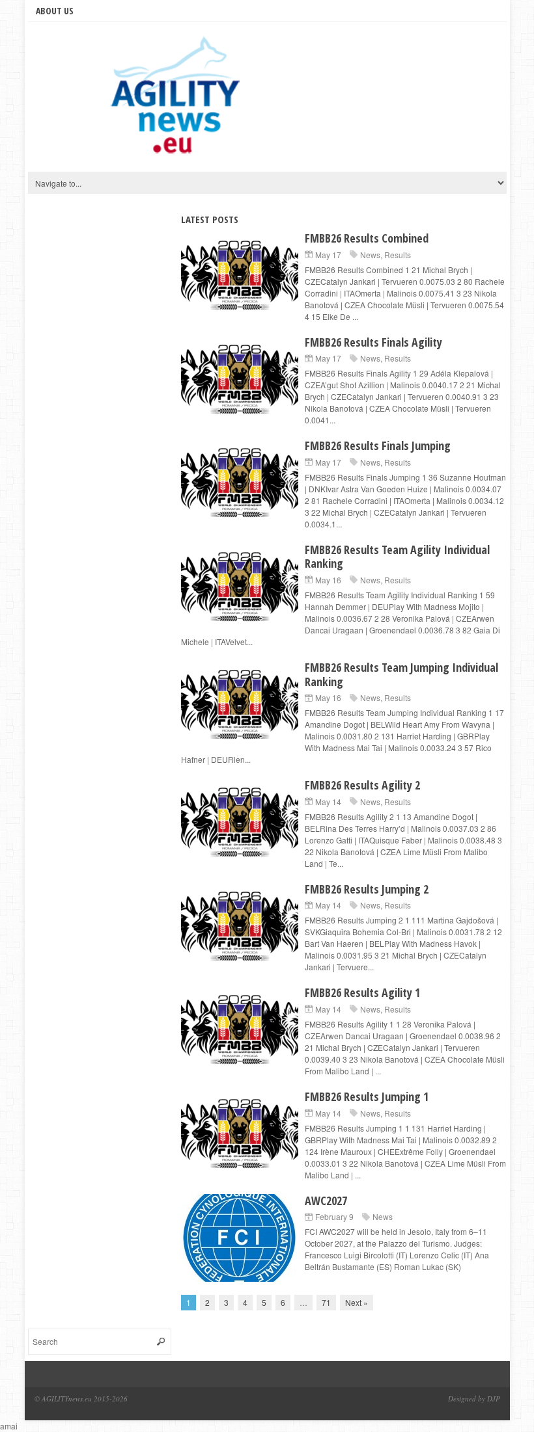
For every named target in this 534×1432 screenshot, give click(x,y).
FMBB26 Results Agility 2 (362, 785)
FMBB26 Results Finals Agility (373, 342)
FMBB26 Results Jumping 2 (367, 889)
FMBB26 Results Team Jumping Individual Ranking (401, 674)
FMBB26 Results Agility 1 (362, 992)
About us (55, 11)
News (370, 254)
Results (397, 254)
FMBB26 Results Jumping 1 (367, 1096)
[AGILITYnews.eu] (178, 100)
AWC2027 (326, 1200)
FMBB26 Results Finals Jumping (378, 445)
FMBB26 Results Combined (367, 238)
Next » (356, 1302)
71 (326, 1302)
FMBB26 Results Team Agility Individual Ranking (397, 557)
